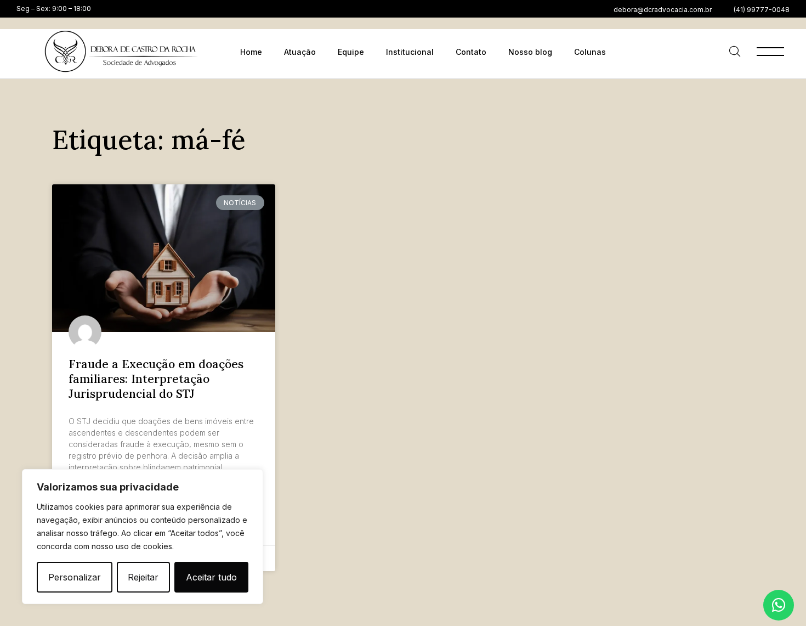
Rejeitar (143, 577)
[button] (663, 10)
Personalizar (74, 577)
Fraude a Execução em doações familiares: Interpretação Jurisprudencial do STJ (156, 379)
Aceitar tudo (211, 577)
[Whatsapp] (778, 605)
